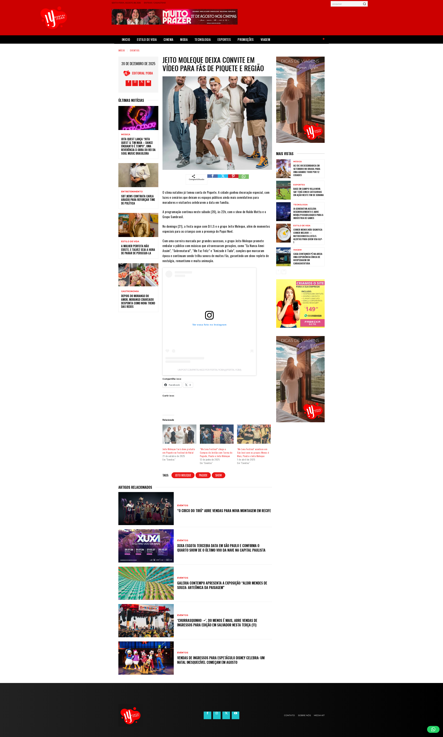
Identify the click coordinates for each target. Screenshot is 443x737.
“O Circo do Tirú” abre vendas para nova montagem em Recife (224, 510)
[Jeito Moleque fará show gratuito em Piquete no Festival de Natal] (179, 434)
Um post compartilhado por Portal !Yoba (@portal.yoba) (209, 369)
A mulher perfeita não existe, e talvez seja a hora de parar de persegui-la (138, 249)
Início (121, 50)
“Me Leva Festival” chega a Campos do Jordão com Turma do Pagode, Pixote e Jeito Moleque (216, 452)
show (218, 475)
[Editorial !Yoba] (127, 73)
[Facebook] (128, 83)
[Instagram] (135, 83)
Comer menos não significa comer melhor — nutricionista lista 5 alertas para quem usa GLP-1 (308, 236)
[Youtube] (148, 83)
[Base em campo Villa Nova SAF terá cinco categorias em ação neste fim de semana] (283, 190)
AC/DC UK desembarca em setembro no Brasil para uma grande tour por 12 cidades (306, 170)
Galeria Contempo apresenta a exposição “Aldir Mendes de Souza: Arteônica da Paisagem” (222, 585)
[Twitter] (141, 83)
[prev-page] (278, 272)
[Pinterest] (233, 179)
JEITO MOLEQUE (183, 475)
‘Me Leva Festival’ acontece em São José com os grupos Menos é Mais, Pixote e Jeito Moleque (253, 452)
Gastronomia (130, 291)
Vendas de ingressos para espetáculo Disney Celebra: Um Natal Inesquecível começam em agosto (221, 660)
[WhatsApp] (243, 179)
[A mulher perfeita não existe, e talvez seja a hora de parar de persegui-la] (138, 225)
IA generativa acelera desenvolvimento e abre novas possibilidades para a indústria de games (308, 213)
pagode (203, 475)
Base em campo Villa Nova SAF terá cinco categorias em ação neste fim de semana (308, 192)
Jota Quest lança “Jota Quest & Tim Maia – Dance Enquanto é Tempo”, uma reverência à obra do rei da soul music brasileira (138, 146)
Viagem (297, 250)
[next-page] (284, 272)
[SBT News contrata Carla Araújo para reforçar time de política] (138, 175)
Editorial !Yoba (142, 73)
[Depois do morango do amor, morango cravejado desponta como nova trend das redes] (138, 275)
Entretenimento (132, 192)
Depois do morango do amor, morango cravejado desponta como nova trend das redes (138, 301)
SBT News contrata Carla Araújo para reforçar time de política (138, 200)
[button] (433, 729)
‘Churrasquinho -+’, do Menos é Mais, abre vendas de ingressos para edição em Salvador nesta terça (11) (217, 622)
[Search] (364, 4)
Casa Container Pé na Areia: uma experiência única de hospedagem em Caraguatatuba (308, 258)
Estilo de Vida (130, 241)
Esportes (299, 185)
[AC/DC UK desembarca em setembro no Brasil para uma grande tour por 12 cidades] (283, 168)
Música (125, 134)
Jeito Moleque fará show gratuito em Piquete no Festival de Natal (178, 450)
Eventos (134, 50)
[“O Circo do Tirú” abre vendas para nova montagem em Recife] (146, 508)
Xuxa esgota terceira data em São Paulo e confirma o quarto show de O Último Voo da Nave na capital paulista (221, 548)
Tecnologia (300, 205)
